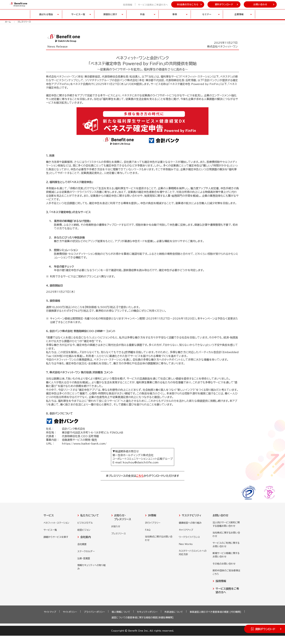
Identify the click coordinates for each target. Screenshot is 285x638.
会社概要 (82, 544)
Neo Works (186, 544)
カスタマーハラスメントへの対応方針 (192, 552)
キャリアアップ (186, 530)
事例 (174, 14)
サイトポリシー (70, 612)
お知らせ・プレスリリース (122, 517)
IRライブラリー (152, 523)
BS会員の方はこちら (187, 4)
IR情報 (152, 515)
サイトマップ (50, 612)
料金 (142, 14)
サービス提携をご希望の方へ (153, 4)
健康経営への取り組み (190, 523)
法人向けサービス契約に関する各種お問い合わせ (226, 524)
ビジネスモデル (85, 523)
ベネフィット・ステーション (56, 523)
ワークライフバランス (189, 537)
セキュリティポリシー (147, 612)
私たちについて (89, 515)
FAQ (147, 530)
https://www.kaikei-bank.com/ (84, 443)
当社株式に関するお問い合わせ (158, 538)
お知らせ (115, 526)
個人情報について (121, 612)
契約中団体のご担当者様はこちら (226, 572)
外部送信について (173, 612)
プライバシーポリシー (94, 612)
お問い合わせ (260, 4)
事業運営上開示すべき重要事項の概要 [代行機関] (215, 612)
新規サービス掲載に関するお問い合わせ (226, 555)
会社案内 (85, 537)
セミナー (206, 14)
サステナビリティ (191, 515)
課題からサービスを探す (56, 537)
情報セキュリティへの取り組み (91, 567)
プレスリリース (118, 533)
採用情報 (127, 4)
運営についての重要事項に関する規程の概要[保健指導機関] (142, 617)
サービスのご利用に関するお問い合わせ (226, 545)
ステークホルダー (86, 551)
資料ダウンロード (224, 4)
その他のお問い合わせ (224, 564)
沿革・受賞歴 (83, 558)
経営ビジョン (83, 530)
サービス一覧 (50, 530)
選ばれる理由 (46, 14)
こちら (140, 475)
